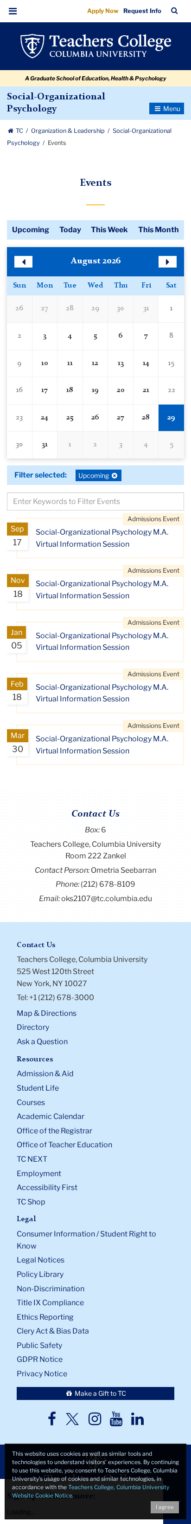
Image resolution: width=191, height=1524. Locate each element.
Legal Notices (40, 1260)
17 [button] (44, 390)
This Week (109, 229)
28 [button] (70, 308)
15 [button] (171, 363)
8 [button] (171, 336)
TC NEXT (32, 1159)
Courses (31, 1102)
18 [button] (69, 390)
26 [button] (19, 308)
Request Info (142, 10)
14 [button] (146, 363)
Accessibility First (47, 1187)
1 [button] (171, 308)
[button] (13, 11)
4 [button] (70, 336)
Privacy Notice (42, 1373)
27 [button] (44, 308)
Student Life (38, 1088)
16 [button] (19, 390)
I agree (165, 1507)
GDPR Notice (40, 1359)
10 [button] (44, 363)
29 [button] (95, 308)
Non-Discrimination (50, 1288)
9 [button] (19, 363)
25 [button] (69, 417)
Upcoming (30, 229)
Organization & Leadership (68, 130)
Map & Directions (46, 1013)
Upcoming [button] (94, 476)
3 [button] (44, 336)
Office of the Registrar (54, 1130)
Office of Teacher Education (64, 1144)
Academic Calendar (50, 1116)
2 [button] (19, 336)
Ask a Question (42, 1041)
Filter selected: (40, 475)
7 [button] (146, 336)
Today (70, 229)
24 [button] (44, 417)
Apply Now (103, 10)
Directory (33, 1027)
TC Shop (31, 1201)
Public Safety (39, 1345)
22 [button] (171, 390)
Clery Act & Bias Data (53, 1331)
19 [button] (95, 390)
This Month (158, 229)
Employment (39, 1173)
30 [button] (120, 308)
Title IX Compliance (50, 1302)
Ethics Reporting (45, 1317)
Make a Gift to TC (99, 1393)
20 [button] (121, 390)
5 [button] (95, 336)
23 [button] (19, 417)
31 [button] (146, 308)
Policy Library (40, 1274)
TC (19, 130)
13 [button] (121, 363)
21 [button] (146, 390)
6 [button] (121, 336)
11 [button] (70, 363)
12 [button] (95, 363)
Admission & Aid (45, 1073)
